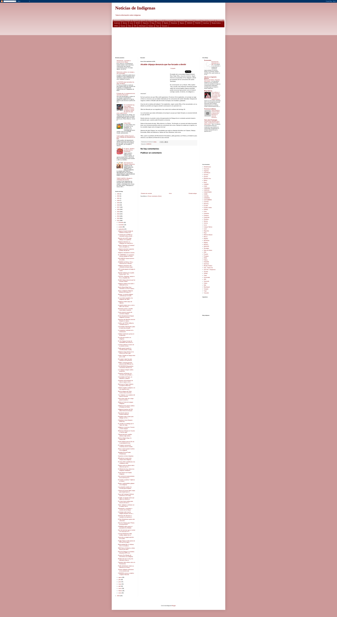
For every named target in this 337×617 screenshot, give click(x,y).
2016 (118, 209)
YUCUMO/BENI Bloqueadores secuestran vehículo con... (125, 367)
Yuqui (157, 26)
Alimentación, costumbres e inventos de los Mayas (124, 61)
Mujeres (182, 23)
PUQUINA (198, 23)
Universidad (207, 277)
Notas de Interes (208, 250)
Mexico (159, 23)
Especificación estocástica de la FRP (215, 63)
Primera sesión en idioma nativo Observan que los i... (126, 466)
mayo (120, 584)
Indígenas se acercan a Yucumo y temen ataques (126, 428)
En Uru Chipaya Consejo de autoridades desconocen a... (126, 341)
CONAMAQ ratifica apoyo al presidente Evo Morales (125, 527)
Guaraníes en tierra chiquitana (125, 456)
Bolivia (205, 180)
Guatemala (117, 23)
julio (119, 579)
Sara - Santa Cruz (208, 267)
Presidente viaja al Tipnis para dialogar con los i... (125, 417)
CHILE (205, 186)
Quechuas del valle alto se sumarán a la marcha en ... (125, 516)
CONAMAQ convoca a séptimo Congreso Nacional (126, 574)
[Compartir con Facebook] (165, 142)
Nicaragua (206, 248)
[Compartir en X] (164, 142)
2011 (118, 220)
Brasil (205, 182)
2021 (118, 198)
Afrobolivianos (118, 20)
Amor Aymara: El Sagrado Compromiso (129, 163)
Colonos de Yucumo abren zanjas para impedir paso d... (126, 491)
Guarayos (219, 20)
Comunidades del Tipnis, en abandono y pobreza (125, 377)
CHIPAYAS (159, 20)
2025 (118, 194)
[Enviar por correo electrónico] (160, 142)
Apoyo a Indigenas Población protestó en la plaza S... (125, 291)
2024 (118, 196)
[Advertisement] (168, 42)
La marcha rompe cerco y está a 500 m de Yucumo (126, 306)
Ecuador (206, 205)
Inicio (170, 193)
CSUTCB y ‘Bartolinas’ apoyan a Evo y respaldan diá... (126, 277)
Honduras (206, 219)
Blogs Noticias (208, 91)
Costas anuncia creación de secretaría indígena (125, 313)
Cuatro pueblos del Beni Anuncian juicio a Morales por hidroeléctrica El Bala (126, 137)
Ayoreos (142, 20)
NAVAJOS (189, 23)
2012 (118, 218)
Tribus (129, 26)
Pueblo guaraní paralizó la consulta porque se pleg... (125, 349)
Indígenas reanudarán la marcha (126, 252)
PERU (205, 258)
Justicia (206, 223)
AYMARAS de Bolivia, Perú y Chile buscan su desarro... (125, 262)
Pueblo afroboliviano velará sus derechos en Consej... (126, 566)
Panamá (206, 254)
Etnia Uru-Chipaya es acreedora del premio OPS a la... (126, 552)
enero (120, 593)
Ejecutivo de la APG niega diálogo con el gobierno (124, 239)
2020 (118, 200)
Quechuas (206, 23)
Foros (204, 20)
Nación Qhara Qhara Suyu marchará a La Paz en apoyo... (126, 288)
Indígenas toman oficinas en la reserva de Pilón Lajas (126, 352)
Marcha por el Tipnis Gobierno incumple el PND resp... (125, 385)
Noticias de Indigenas (135, 8)
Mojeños (166, 23)
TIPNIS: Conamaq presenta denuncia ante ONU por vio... (126, 363)
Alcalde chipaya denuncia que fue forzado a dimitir (163, 64)
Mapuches (146, 23)
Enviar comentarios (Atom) (154, 196)
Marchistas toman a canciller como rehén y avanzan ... (125, 309)
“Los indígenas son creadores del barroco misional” (126, 395)
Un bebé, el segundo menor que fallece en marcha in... (126, 498)
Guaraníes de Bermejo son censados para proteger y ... (126, 374)
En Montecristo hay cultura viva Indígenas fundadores (126, 469)
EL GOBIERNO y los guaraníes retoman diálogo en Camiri (126, 255)
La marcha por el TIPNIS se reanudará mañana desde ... (126, 235)
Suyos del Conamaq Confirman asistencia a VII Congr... (126, 495)
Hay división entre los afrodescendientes (123, 413)
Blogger (174, 605)
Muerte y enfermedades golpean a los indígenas (126, 484)
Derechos (190, 20)
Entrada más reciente (146, 193)
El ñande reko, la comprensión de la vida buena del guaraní (126, 94)
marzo (120, 588)
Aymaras (135, 20)
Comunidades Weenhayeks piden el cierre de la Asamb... (126, 327)
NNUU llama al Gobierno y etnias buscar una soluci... (126, 548)
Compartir (172, 68)
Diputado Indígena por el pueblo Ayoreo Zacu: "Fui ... (126, 273)
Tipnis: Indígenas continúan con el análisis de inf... (126, 505)
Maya (153, 23)
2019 (118, 202)
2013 (118, 216)
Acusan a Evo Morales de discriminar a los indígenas (125, 556)
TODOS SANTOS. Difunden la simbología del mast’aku (124, 179)
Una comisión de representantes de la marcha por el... (126, 477)
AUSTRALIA (207, 172)
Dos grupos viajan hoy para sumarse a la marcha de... (125, 359)
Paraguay (206, 256)
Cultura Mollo (127, 123)
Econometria (207, 60)
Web (205, 285)
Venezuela (206, 281)
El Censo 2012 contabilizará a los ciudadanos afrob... (126, 462)
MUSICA (138, 23)
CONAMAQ (207, 198)
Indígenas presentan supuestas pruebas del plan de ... (126, 249)
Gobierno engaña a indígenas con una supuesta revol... (126, 388)
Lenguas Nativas (208, 227)
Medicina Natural (208, 234)
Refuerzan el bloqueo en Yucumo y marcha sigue (126, 431)
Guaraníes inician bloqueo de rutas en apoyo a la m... (125, 381)
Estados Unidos (208, 207)
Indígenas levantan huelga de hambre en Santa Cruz (125, 231)
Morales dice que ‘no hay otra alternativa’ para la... (125, 559)
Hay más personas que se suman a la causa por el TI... (126, 530)
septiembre (121, 229)
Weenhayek (142, 26)
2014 (118, 214)
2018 (118, 205)
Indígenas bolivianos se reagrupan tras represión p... (126, 242)
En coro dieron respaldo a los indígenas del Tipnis (125, 298)
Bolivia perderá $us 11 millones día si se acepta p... (126, 545)
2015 (118, 211)
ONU (205, 252)
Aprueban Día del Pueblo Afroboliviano (124, 453)
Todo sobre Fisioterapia (210, 120)
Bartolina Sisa (207, 178)
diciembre (121, 222)
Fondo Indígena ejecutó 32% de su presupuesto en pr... (126, 442)
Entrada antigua (193, 193)
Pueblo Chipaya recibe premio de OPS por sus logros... (126, 541)
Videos (205, 283)
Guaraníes (211, 20)
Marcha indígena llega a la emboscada (124, 438)
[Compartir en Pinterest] (167, 142)
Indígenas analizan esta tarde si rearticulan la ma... (126, 284)
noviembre (121, 224)
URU (135, 26)
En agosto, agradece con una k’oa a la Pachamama (129, 150)
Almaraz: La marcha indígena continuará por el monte (125, 295)
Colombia (206, 196)
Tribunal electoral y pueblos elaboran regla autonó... (125, 435)
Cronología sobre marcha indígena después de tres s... (126, 512)
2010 (118, 595)
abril (119, 586)
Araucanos (127, 20)
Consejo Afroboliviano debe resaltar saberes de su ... (125, 534)
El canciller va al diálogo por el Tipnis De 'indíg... (126, 424)
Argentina (206, 170)
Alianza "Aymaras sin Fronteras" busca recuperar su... (126, 246)
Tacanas (122, 26)
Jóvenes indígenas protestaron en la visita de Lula (126, 570)
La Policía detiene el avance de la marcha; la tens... (126, 345)
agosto (120, 577)
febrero (120, 590)
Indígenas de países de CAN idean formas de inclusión (125, 410)
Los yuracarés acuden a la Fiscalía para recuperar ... (125, 487)
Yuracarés (164, 26)
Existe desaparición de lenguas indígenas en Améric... (126, 316)
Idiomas (125, 23)
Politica (206, 260)
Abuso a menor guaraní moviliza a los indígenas (126, 449)
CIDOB (205, 194)
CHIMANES (151, 20)
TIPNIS (116, 26)
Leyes (205, 229)
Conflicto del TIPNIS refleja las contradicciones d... (126, 323)
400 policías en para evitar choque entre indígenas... (125, 459)
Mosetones (174, 23)
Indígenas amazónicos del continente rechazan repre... (126, 266)
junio (119, 581)
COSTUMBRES (180, 20)
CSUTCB (206, 201)
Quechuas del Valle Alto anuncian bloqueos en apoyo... (126, 320)
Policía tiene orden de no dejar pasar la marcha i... (125, 399)
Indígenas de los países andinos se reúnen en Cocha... (126, 406)
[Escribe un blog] (162, 142)
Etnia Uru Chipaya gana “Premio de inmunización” (126, 523)
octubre (120, 227)
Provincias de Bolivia (210, 109)
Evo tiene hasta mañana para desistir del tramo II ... (125, 502)
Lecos (131, 23)
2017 (118, 207)
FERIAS (197, 20)
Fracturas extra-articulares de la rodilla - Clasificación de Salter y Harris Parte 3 (212, 123)
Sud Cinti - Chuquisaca (209, 269)
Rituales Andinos (216, 23)
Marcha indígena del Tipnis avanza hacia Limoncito (125, 392)
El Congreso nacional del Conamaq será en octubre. (125, 446)
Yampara (150, 26)
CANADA (206, 184)
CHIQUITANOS (169, 20)
